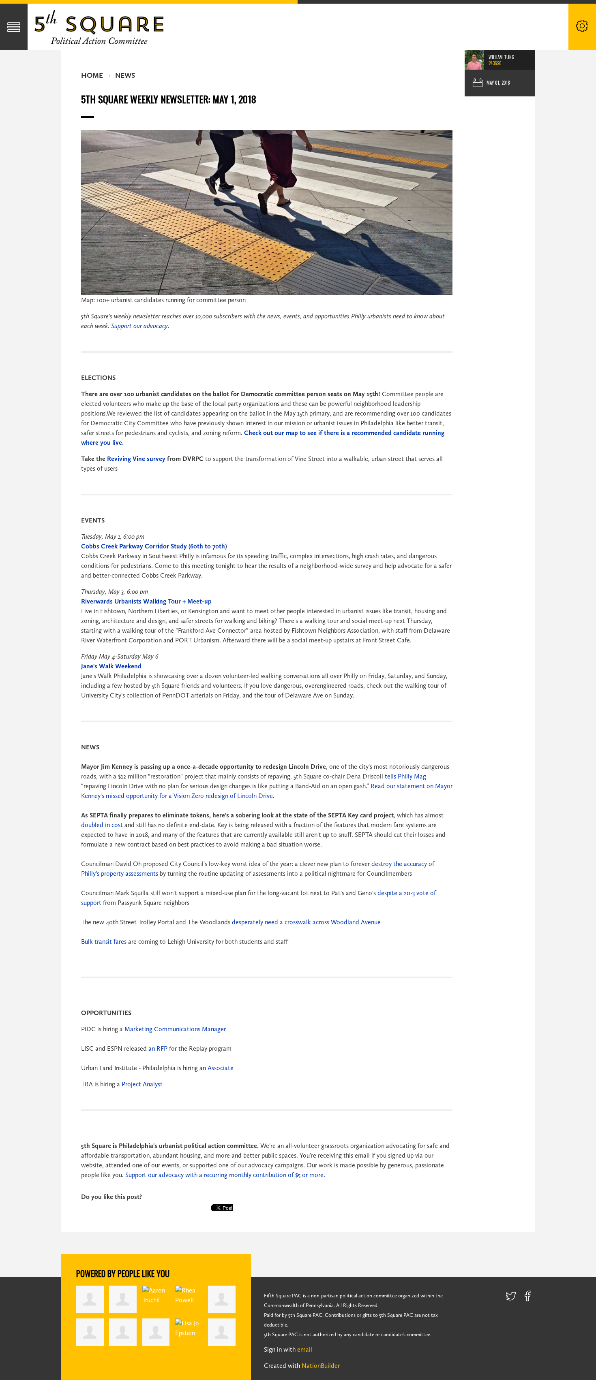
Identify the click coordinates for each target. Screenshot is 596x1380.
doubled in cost (102, 825)
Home (92, 75)
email (304, 1349)
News (125, 75)
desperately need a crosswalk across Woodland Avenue (306, 922)
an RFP (157, 1048)
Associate (221, 1068)
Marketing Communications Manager (175, 1029)
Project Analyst (142, 1084)
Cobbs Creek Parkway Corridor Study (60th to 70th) (154, 546)
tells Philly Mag (405, 776)
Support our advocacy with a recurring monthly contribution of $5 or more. (225, 1175)
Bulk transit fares (103, 941)
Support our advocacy (139, 326)
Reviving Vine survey (136, 459)
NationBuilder (321, 1365)
